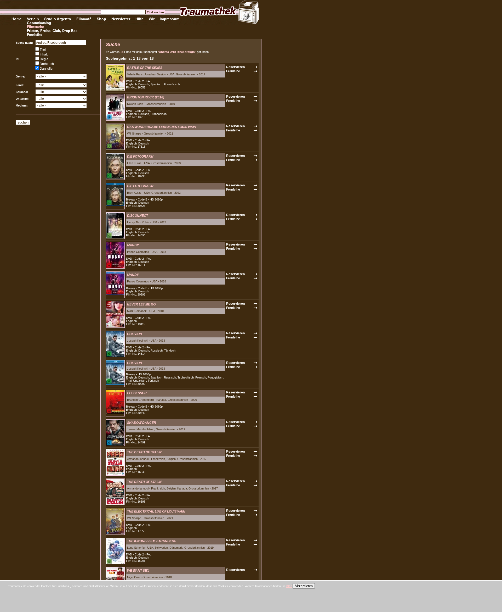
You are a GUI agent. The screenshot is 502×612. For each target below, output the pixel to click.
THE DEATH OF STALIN (144, 452)
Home (17, 19)
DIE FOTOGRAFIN (140, 156)
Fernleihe (34, 35)
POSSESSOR (137, 393)
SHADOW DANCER (141, 423)
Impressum (169, 19)
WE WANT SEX (138, 570)
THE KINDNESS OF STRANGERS (151, 541)
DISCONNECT (137, 216)
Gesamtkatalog (39, 23)
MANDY (133, 245)
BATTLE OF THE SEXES (144, 68)
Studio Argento (57, 19)
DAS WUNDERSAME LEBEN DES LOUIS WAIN (161, 127)
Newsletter (120, 19)
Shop (101, 19)
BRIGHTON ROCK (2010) (145, 97)
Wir (152, 19)
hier (289, 586)
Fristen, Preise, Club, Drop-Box (52, 31)
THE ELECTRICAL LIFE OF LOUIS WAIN (156, 511)
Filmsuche (35, 27)
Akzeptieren (304, 586)
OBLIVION (134, 334)
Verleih (33, 19)
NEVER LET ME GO (141, 304)
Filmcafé (84, 19)
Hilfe (139, 19)
